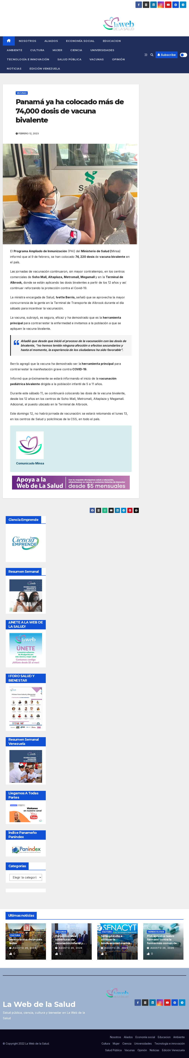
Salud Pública (69, 59)
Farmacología (156, 932)
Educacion (112, 41)
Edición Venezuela (45, 68)
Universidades (102, 50)
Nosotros (27, 41)
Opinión (118, 59)
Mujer (57, 50)
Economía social (80, 41)
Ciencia (76, 50)
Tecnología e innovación (28, 59)
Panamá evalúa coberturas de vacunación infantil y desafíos (69, 941)
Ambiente (14, 50)
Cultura (37, 50)
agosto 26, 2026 (24, 948)
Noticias (14, 68)
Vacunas (97, 59)
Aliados (51, 41)
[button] (151, 55)
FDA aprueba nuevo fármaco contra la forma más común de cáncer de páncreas (162, 941)
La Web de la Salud (39, 1004)
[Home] (9, 41)
